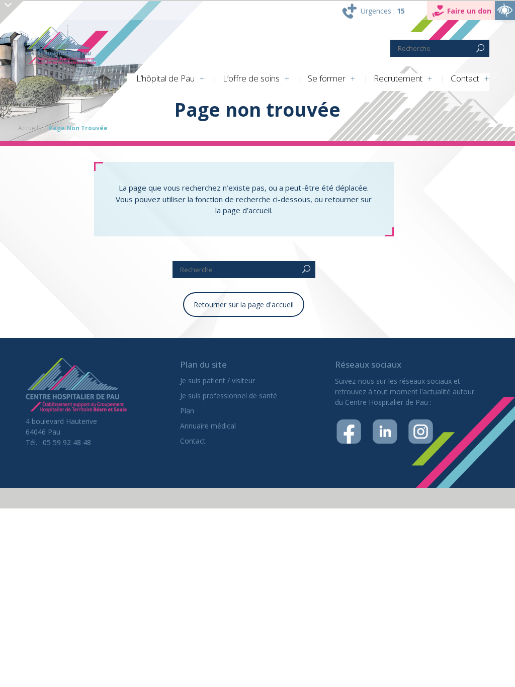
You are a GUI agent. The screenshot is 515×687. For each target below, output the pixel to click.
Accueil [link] (28, 128)
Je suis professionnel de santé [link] (228, 395)
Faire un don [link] (469, 11)
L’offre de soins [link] (251, 78)
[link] (505, 10)
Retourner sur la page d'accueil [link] (244, 304)
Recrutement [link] (398, 78)
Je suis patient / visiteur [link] (217, 380)
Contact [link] (465, 78)
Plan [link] (187, 410)
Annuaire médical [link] (208, 426)
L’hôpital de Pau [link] (165, 78)
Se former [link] (327, 78)
